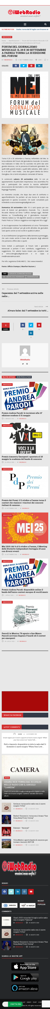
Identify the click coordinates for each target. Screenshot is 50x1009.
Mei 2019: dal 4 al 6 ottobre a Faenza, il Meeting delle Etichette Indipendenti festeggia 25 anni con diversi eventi (24, 549)
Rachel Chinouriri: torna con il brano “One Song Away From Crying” (30, 817)
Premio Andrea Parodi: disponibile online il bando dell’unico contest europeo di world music (25, 590)
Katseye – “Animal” (21, 828)
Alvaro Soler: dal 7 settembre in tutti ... (28, 310)
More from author (24, 377)
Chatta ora (15, 1004)
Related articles (9, 377)
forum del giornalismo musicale (20, 273)
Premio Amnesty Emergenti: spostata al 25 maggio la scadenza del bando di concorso (22, 457)
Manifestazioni (7, 37)
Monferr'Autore (32, 277)
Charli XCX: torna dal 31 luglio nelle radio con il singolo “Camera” (22, 784)
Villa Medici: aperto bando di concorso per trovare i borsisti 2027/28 (30, 841)
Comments (6, 911)
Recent (41, 901)
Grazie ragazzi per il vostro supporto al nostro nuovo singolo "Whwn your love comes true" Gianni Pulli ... (25, 739)
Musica (7, 778)
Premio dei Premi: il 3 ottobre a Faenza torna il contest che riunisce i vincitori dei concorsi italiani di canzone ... (24, 502)
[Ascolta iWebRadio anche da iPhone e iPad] (25, 966)
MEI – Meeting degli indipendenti (13, 277)
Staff (35, 1002)
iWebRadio (8, 60)
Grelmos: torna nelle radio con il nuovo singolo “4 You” (29, 805)
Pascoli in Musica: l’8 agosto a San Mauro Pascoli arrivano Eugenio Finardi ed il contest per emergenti (24, 635)
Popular (41, 904)
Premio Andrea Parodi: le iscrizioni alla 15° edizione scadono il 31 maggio (22, 414)
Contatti (41, 1002)
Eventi (29, 1002)
